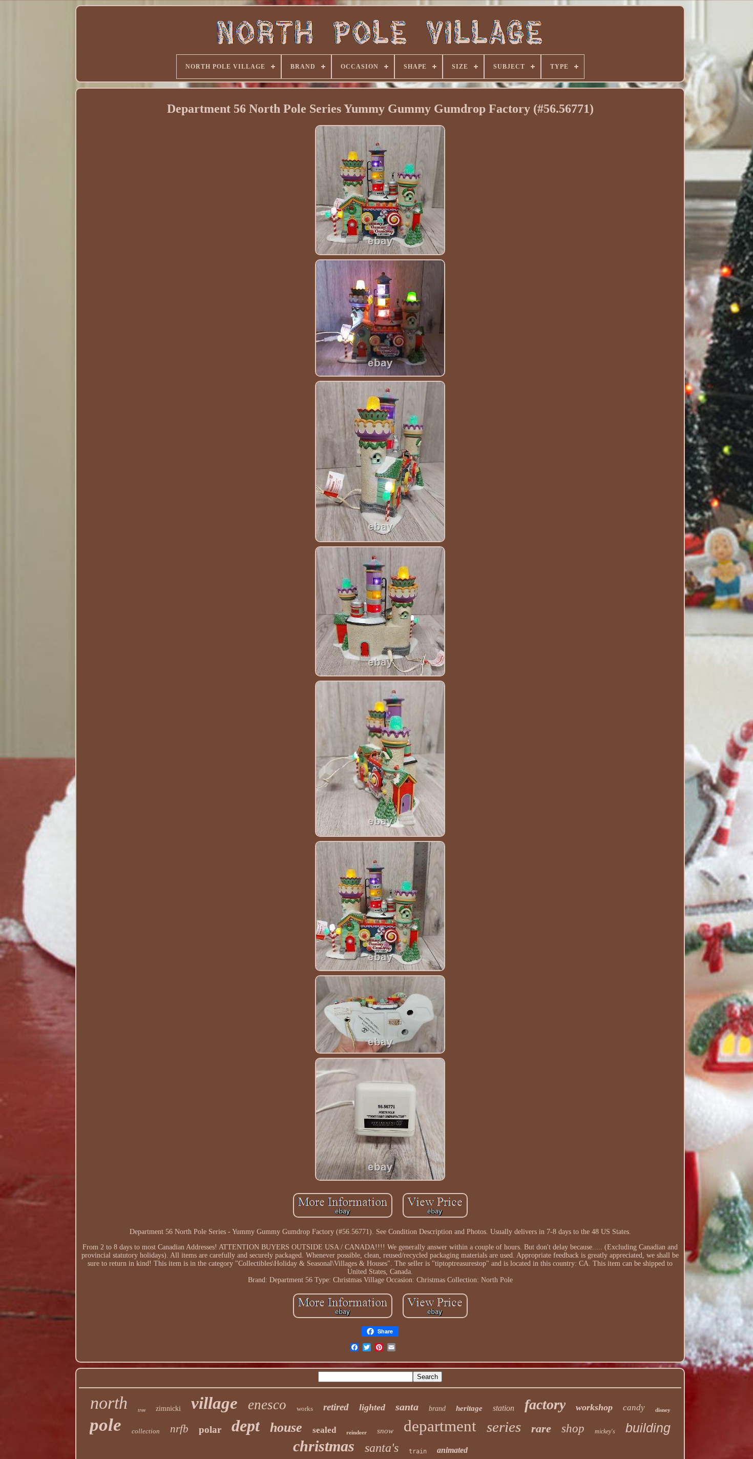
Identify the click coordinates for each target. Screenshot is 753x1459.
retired (336, 1407)
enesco (267, 1404)
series (504, 1427)
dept (246, 1425)
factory (545, 1404)
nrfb (179, 1429)
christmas (323, 1445)
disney (663, 1410)
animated (452, 1450)
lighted (372, 1407)
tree (141, 1410)
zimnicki (168, 1408)
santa (407, 1406)
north (109, 1402)
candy (634, 1407)
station (503, 1408)
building (648, 1428)
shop (572, 1428)
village (214, 1403)
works (305, 1408)
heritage (469, 1408)
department (440, 1426)
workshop (594, 1407)
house (286, 1427)
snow (385, 1431)
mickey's (605, 1431)
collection (146, 1431)
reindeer (356, 1432)
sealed (324, 1430)
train (418, 1451)
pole (105, 1425)
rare (541, 1428)
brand (437, 1408)
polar (210, 1429)
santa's (382, 1447)
